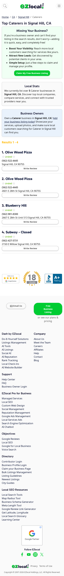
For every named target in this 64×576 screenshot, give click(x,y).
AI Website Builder (12, 367)
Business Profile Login (14, 465)
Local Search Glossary (14, 516)
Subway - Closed (18, 232)
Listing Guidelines (12, 475)
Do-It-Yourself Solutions (15, 339)
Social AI (6, 353)
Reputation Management (16, 412)
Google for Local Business (16, 446)
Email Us (17, 305)
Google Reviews (11, 439)
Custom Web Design (13, 405)
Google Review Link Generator (19, 509)
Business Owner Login (14, 386)
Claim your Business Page (16, 468)
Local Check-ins (10, 364)
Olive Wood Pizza (18, 152)
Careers (38, 346)
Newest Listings (10, 479)
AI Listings (7, 349)
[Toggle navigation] (59, 5)
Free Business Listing (48, 308)
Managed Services (12, 398)
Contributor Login (12, 461)
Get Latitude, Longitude (15, 512)
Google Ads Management (16, 416)
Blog (36, 360)
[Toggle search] (5, 5)
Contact (38, 356)
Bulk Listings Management (17, 472)
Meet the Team (42, 342)
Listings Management (14, 342)
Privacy (34, 566)
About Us (39, 339)
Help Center (8, 379)
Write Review (30, 168)
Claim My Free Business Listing (32, 73)
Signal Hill (23, 17)
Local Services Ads (12, 419)
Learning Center (11, 519)
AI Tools (6, 346)
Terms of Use (45, 566)
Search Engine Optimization (17, 423)
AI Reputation (9, 356)
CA (13, 17)
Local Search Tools (12, 494)
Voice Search (9, 449)
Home (5, 17)
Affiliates (38, 349)
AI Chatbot (8, 427)
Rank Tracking (10, 360)
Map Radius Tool (11, 498)
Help (36, 353)
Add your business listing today (30, 120)
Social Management (13, 409)
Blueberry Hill (16, 205)
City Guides (8, 483)
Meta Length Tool (11, 505)
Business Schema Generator (18, 502)
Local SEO (7, 402)
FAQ (4, 383)
